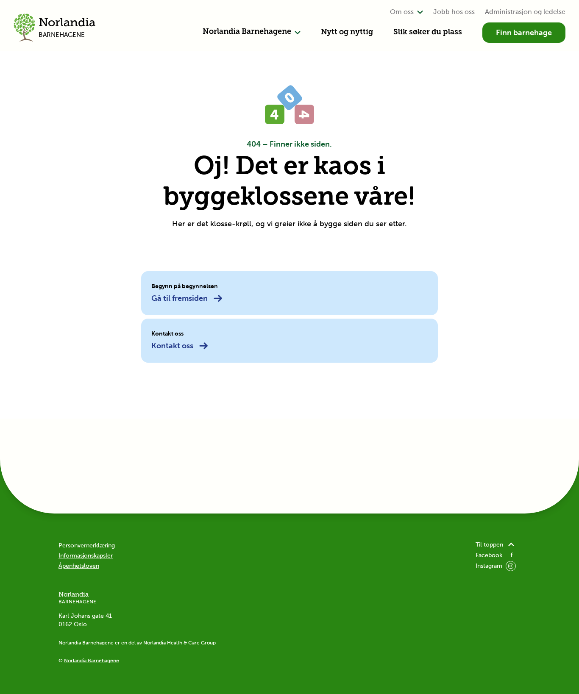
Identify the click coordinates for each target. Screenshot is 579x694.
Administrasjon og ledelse (525, 12)
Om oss (402, 12)
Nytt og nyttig (347, 32)
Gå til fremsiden (179, 298)
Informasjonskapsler (85, 555)
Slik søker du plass (427, 32)
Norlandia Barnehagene (247, 32)
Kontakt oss (172, 345)
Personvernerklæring (86, 545)
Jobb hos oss (454, 12)
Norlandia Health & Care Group (179, 643)
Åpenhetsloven (78, 565)
